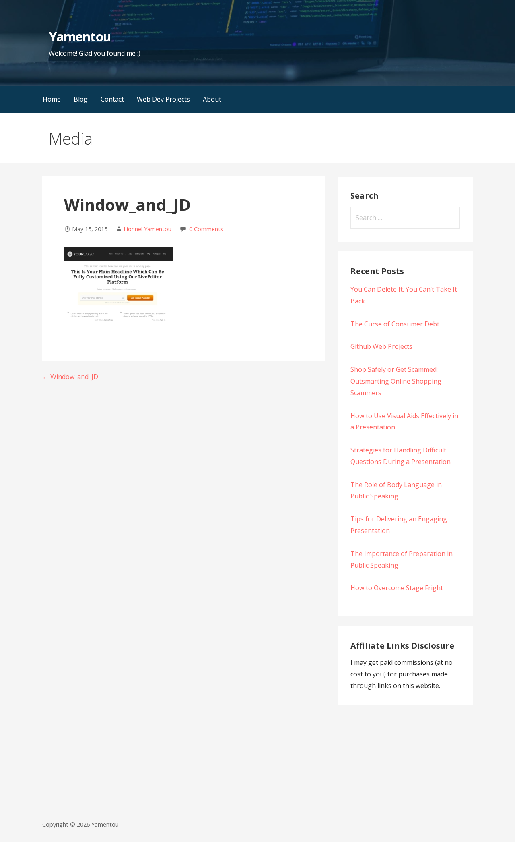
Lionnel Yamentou (147, 229)
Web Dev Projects (163, 99)
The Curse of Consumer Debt (394, 323)
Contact (112, 99)
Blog (81, 99)
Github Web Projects (381, 346)
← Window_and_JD (70, 376)
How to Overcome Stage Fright (396, 587)
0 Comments (206, 229)
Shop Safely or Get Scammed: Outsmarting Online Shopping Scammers (395, 381)
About (212, 99)
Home (52, 99)
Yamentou (80, 36)
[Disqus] (183, 493)
